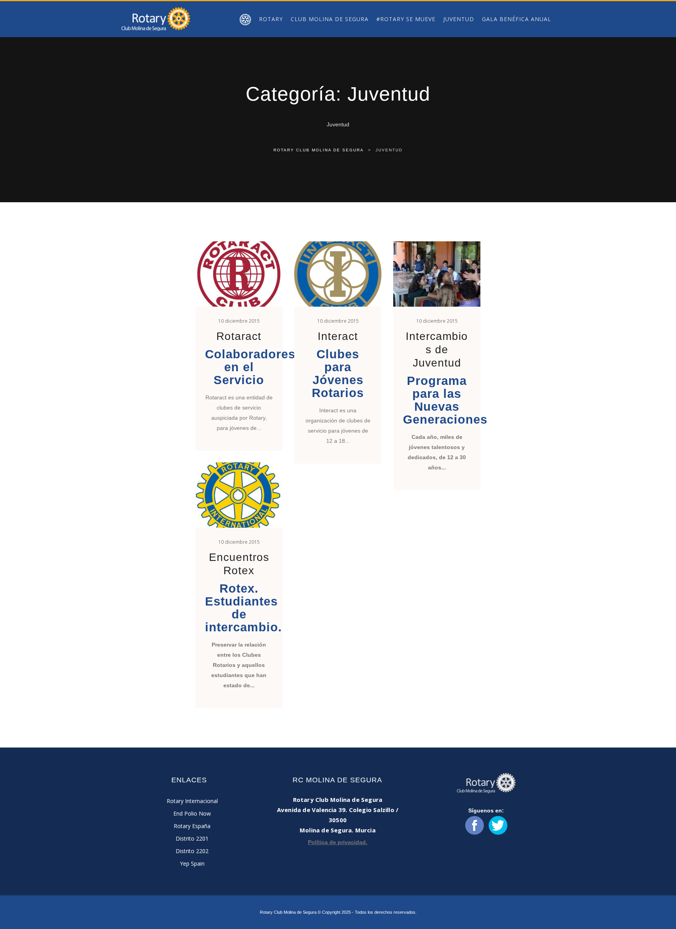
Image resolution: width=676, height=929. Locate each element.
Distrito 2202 (192, 851)
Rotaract (238, 336)
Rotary (271, 19)
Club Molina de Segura (330, 19)
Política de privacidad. (337, 842)
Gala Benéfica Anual (516, 19)
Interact (338, 336)
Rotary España (192, 826)
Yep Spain (192, 863)
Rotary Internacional (192, 801)
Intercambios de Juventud (437, 349)
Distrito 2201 (192, 838)
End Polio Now (192, 813)
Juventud (458, 19)
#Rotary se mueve (405, 19)
